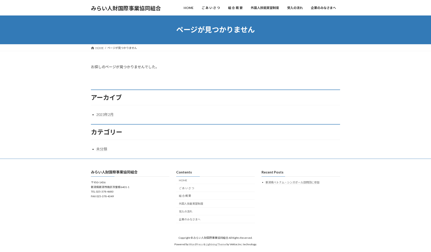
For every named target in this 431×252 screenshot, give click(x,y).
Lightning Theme (216, 244)
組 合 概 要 (185, 196)
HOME (183, 180)
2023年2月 (105, 114)
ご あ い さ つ (186, 188)
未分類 (101, 149)
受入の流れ (185, 211)
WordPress (196, 244)
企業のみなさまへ (189, 219)
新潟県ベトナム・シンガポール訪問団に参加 (292, 182)
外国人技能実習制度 (191, 203)
